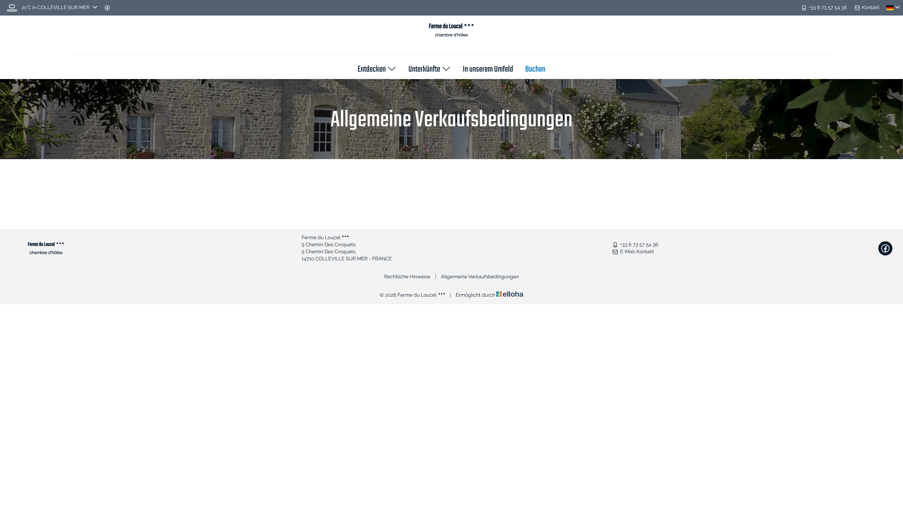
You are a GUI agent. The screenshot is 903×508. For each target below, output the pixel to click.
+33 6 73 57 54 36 (639, 245)
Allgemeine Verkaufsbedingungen (480, 277)
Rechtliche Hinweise (407, 277)
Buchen (535, 69)
